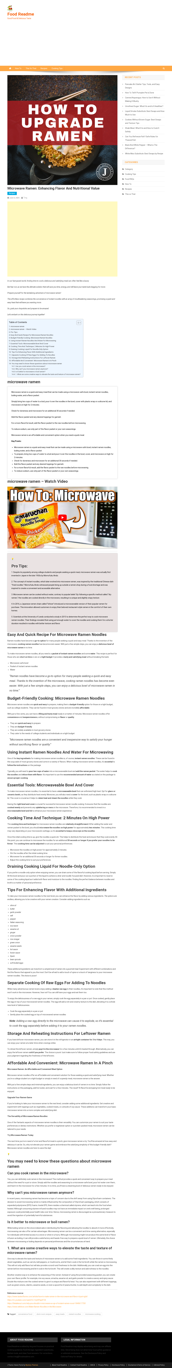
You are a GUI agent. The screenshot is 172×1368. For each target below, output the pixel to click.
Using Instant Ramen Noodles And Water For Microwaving (33, 341)
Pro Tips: (14, 332)
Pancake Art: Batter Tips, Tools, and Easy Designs (142, 86)
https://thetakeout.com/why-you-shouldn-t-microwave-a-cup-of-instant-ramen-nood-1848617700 (46, 1303)
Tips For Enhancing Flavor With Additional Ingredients (32, 352)
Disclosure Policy (118, 1365)
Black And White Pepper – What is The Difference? (141, 147)
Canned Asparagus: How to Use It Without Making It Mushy (142, 99)
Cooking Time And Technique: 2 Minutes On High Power (32, 346)
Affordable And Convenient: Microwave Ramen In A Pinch (34, 361)
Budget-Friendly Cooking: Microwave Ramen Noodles (31, 338)
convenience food (25, 1314)
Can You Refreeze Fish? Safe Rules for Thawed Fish (141, 138)
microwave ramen (17, 326)
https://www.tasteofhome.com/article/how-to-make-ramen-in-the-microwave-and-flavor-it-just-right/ (47, 1296)
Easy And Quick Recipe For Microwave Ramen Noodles (32, 335)
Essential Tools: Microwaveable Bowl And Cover (29, 344)
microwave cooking (93, 1314)
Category (129, 169)
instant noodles (75, 1314)
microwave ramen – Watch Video (23, 329)
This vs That (31, 68)
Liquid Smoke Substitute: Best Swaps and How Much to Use (144, 113)
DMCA (92, 1365)
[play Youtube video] (62, 517)
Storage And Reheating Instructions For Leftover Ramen (33, 358)
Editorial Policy (159, 1365)
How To (18, 68)
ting (25, 198)
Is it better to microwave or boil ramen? (30, 372)
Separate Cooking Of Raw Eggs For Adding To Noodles (33, 355)
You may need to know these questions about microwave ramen (37, 364)
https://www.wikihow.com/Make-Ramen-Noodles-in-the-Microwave (34, 1307)
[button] (77, 322)
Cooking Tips (57, 68)
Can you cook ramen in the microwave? (30, 366)
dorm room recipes (44, 1314)
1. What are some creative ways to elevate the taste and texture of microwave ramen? (47, 374)
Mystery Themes (32, 1365)
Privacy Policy (103, 1365)
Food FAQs (129, 179)
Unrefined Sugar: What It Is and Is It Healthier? (144, 106)
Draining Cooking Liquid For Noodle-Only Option (29, 349)
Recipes (44, 68)
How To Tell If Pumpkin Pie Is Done (139, 93)
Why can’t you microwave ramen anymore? (31, 369)
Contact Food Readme (78, 1365)
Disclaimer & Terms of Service (139, 1365)
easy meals (60, 1314)
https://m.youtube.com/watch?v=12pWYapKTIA (26, 1300)
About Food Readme (59, 1365)
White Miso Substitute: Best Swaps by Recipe (144, 154)
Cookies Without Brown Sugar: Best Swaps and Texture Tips (143, 121)
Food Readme (20, 14)
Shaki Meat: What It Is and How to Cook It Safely (142, 130)
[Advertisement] (86, 45)
